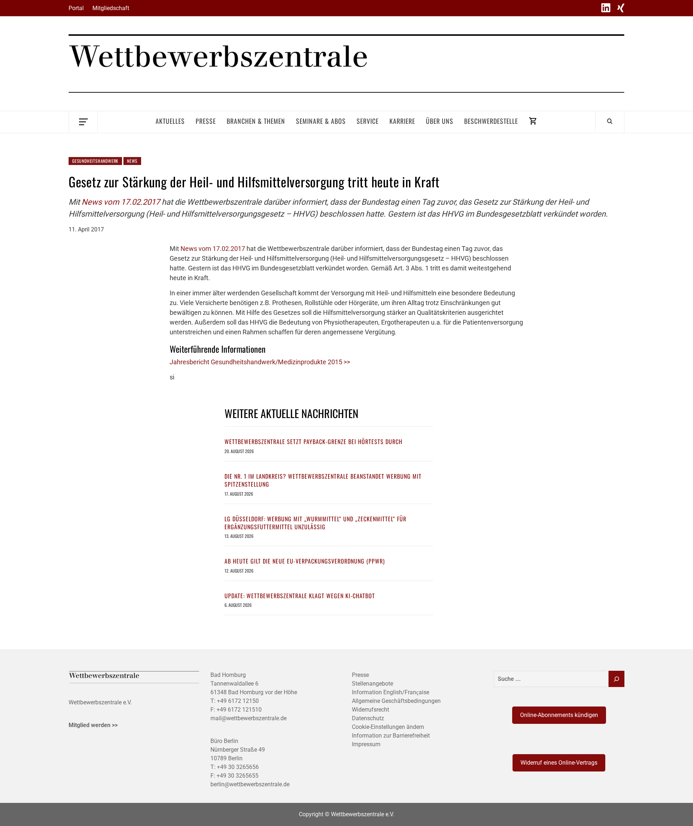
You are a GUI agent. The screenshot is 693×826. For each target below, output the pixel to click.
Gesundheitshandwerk (95, 161)
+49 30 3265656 (238, 767)
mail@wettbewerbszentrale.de (248, 718)
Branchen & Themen (256, 121)
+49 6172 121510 (239, 709)
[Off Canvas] (83, 121)
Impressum (366, 744)
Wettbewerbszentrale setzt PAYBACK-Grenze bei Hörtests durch (313, 441)
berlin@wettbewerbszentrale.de (249, 784)
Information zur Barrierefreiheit (391, 735)
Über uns (439, 121)
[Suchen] (616, 679)
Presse (206, 121)
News (132, 161)
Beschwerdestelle (491, 121)
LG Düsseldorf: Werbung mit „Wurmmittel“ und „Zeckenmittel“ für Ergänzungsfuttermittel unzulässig (315, 522)
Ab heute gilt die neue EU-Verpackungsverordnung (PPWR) (305, 561)
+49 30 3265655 (237, 775)
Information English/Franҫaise (390, 692)
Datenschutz (368, 718)
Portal (76, 8)
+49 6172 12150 (238, 700)
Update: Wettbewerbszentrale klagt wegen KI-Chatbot (300, 595)
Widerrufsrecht (370, 709)
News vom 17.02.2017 (122, 201)
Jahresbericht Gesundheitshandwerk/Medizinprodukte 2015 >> (260, 362)
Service (368, 121)
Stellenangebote (372, 683)
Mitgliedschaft (110, 8)
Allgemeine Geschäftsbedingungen (396, 700)
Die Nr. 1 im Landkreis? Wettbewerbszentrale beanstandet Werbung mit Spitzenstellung (323, 480)
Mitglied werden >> (93, 725)
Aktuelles (170, 121)
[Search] (610, 121)
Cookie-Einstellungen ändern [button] (388, 726)
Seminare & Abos (321, 121)
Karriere (402, 121)
